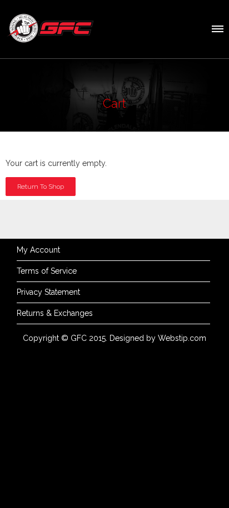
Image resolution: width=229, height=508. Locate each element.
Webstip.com (182, 338)
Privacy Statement (48, 292)
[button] (216, 27)
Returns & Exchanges (55, 313)
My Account (38, 249)
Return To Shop (40, 186)
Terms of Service (47, 270)
